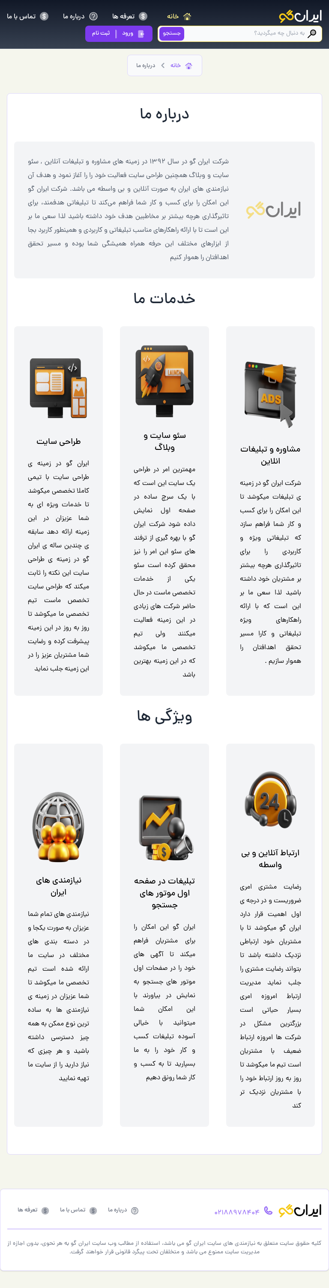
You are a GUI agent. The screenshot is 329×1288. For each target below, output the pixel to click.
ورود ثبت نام (112, 33)
